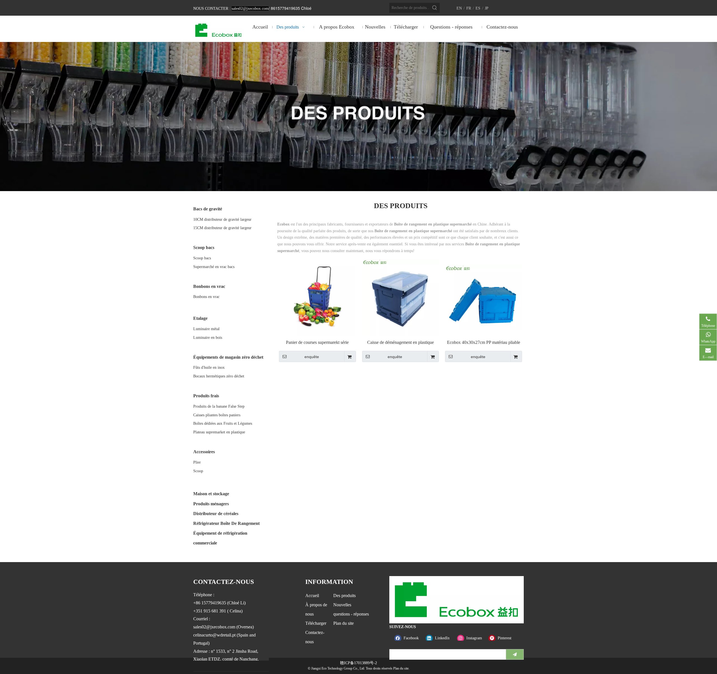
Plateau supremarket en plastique (219, 432)
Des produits (344, 595)
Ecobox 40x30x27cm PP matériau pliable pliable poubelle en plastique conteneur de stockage (484, 342)
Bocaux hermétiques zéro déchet (218, 376)
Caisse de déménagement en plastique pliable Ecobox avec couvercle (400, 342)
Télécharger (315, 623)
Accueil (312, 595)
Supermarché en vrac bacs (213, 267)
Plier (197, 462)
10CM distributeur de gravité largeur (222, 219)
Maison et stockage (211, 493)
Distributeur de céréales (215, 513)
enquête (311, 356)
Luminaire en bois (207, 337)
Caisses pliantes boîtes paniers (216, 415)
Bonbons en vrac (206, 297)
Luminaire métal (206, 329)
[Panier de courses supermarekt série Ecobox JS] (317, 296)
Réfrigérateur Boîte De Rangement (226, 523)
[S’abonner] (515, 654)
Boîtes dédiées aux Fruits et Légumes (222, 423)
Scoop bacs (202, 258)
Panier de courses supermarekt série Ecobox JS (317, 342)
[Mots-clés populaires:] (435, 8)
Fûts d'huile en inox (209, 367)
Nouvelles (342, 604)
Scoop (198, 471)
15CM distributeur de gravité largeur (222, 228)
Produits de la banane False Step (219, 406)
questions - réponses (351, 614)
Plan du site (343, 623)
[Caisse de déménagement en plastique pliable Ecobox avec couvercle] (400, 296)
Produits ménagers (211, 503)
